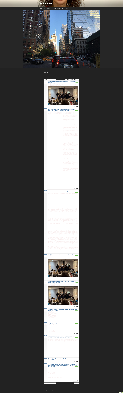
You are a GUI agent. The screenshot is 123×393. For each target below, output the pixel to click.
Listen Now (48, 8)
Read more (75, 106)
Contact (66, 8)
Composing (54, 8)
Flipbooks (58, 8)
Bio (62, 8)
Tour (44, 8)
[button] (76, 383)
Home (41, 8)
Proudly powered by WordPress (49, 390)
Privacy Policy (41, 390)
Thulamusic (46, 3)
